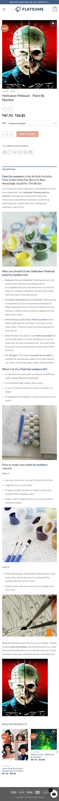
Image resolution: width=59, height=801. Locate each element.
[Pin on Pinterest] (25, 152)
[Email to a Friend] (20, 152)
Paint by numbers (13, 176)
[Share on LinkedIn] (30, 152)
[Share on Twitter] (15, 152)
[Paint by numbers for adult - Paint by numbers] (29, 9)
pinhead (25, 146)
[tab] (29, 169)
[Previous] (2, 758)
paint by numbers (42, 355)
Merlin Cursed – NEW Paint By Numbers (42, 755)
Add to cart (27, 134)
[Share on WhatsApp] (4, 152)
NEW (13, 91)
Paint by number (40, 319)
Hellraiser (10, 146)
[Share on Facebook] (10, 152)
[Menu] (4, 9)
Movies (18, 146)
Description (8, 169)
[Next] (57, 758)
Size (4, 123)
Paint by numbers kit (33, 369)
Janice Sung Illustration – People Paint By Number (13, 769)
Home (5, 91)
